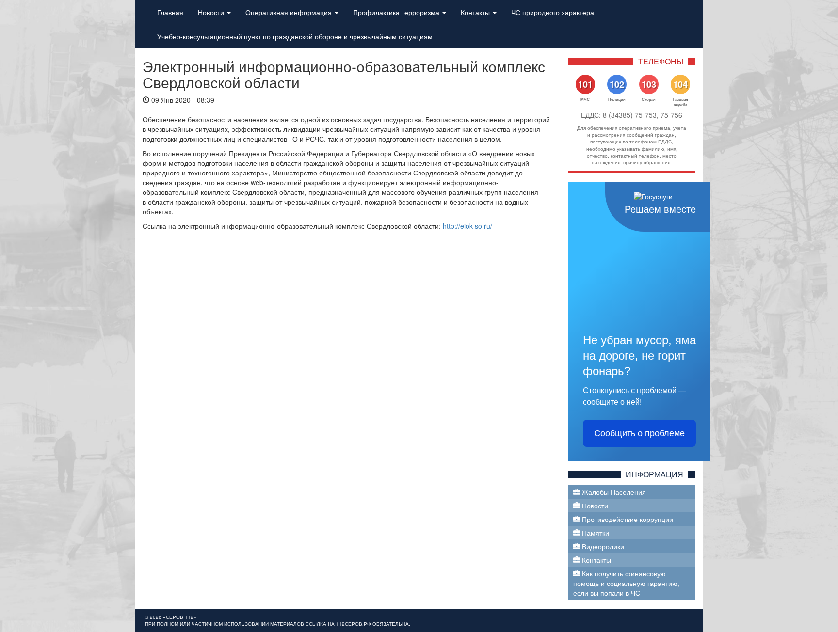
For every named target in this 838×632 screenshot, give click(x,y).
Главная (170, 12)
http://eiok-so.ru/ (466, 226)
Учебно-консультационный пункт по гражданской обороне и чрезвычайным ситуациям (295, 36)
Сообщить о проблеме (639, 433)
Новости (212, 12)
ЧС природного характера (552, 12)
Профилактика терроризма (397, 12)
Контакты (476, 12)
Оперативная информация (289, 12)
